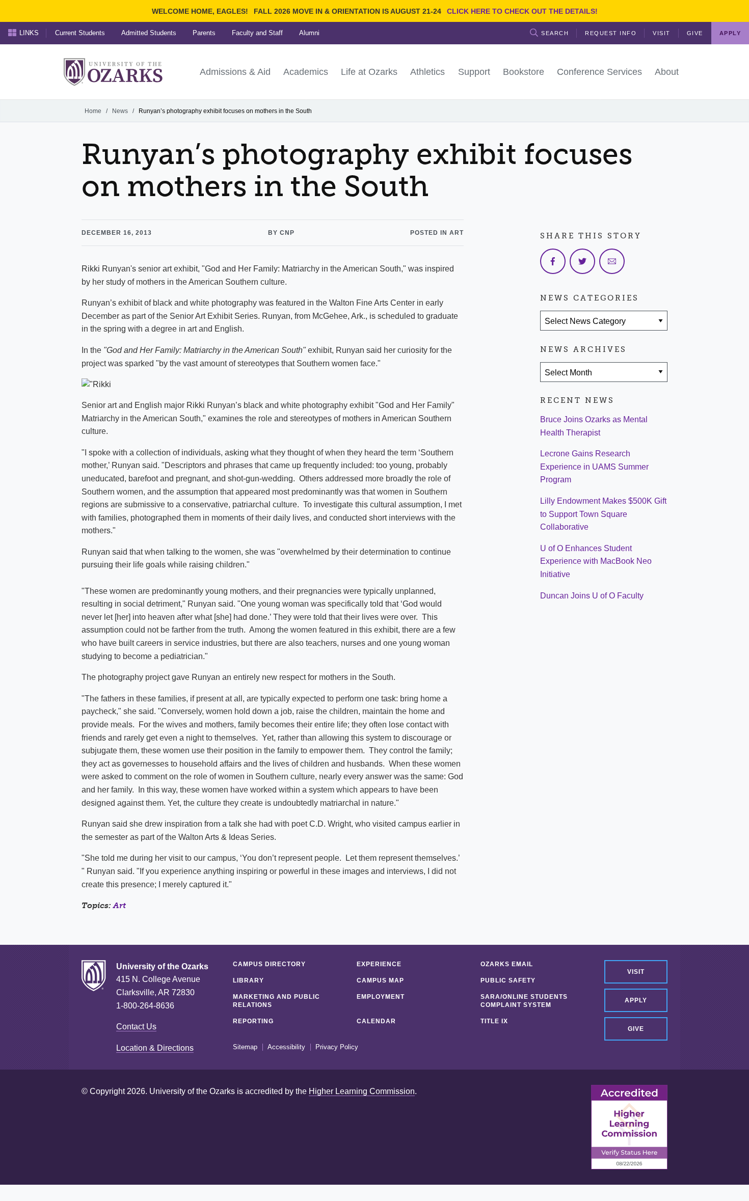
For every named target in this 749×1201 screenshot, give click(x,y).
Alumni (309, 33)
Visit (662, 33)
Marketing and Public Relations (276, 1000)
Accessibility (286, 1047)
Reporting (253, 1021)
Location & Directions (155, 1048)
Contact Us (136, 1026)
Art (119, 905)
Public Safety (508, 980)
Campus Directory (269, 964)
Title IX (494, 1021)
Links (29, 33)
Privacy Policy (336, 1047)
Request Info (610, 33)
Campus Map (380, 980)
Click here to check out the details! (522, 11)
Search (555, 33)
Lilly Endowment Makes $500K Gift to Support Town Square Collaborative (603, 514)
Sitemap (245, 1047)
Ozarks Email (506, 964)
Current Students (80, 33)
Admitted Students (148, 33)
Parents (204, 33)
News (120, 111)
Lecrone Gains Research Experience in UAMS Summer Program (594, 466)
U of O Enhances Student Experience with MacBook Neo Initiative (596, 561)
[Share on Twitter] (582, 261)
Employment (381, 996)
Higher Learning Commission (362, 1091)
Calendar (376, 1021)
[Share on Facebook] (553, 261)
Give (695, 33)
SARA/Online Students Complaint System (524, 1000)
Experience (379, 964)
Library (248, 980)
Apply (636, 1000)
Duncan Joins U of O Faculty (592, 595)
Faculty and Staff (257, 33)
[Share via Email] (612, 261)
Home (93, 111)
